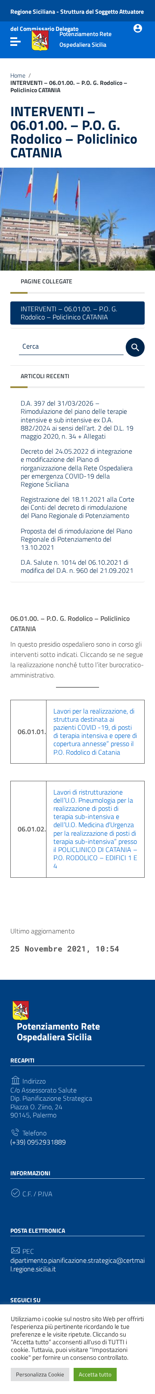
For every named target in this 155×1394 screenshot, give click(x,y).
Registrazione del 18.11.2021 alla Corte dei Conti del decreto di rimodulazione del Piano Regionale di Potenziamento (77, 507)
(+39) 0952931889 (38, 1142)
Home (17, 75)
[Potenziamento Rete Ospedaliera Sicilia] (40, 40)
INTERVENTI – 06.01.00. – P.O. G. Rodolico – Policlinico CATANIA (69, 313)
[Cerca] (135, 347)
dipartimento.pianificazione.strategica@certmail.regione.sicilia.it (77, 1264)
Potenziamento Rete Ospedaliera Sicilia (58, 1031)
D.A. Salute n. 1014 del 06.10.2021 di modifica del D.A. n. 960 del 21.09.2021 (77, 566)
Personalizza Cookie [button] (40, 1374)
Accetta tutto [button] (95, 1374)
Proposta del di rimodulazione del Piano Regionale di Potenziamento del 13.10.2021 (76, 539)
